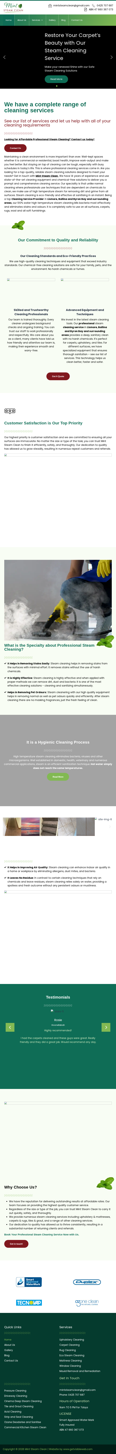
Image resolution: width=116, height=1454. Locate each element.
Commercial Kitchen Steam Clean (25, 1427)
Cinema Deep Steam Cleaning (23, 1401)
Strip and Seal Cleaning (18, 1417)
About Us (21, 20)
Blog (63, 20)
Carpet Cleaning (69, 1345)
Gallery (52, 20)
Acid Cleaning (12, 1411)
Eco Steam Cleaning (71, 1355)
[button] (4, 57)
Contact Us (76, 20)
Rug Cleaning (67, 1350)
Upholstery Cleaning (71, 1339)
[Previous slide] (10, 1027)
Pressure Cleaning (15, 1390)
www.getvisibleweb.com (78, 1449)
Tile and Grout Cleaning (18, 1406)
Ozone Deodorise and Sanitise (22, 1422)
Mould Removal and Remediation (79, 1371)
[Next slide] (106, 1027)
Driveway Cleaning (15, 1396)
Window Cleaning (70, 1366)
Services (36, 20)
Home (9, 20)
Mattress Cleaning (70, 1360)
